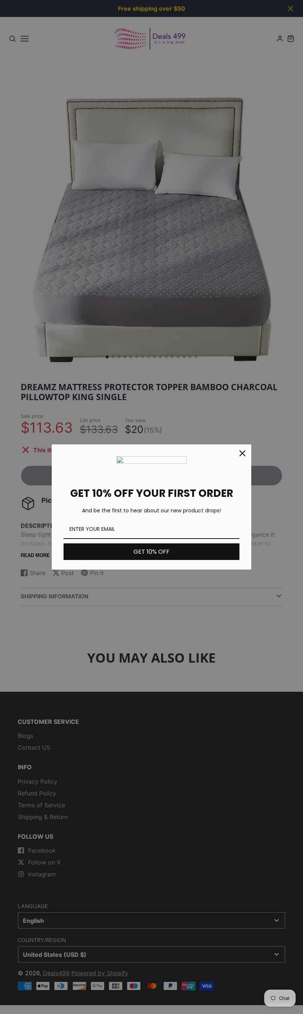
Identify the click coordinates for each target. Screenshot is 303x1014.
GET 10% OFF (151, 551)
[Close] (242, 453)
